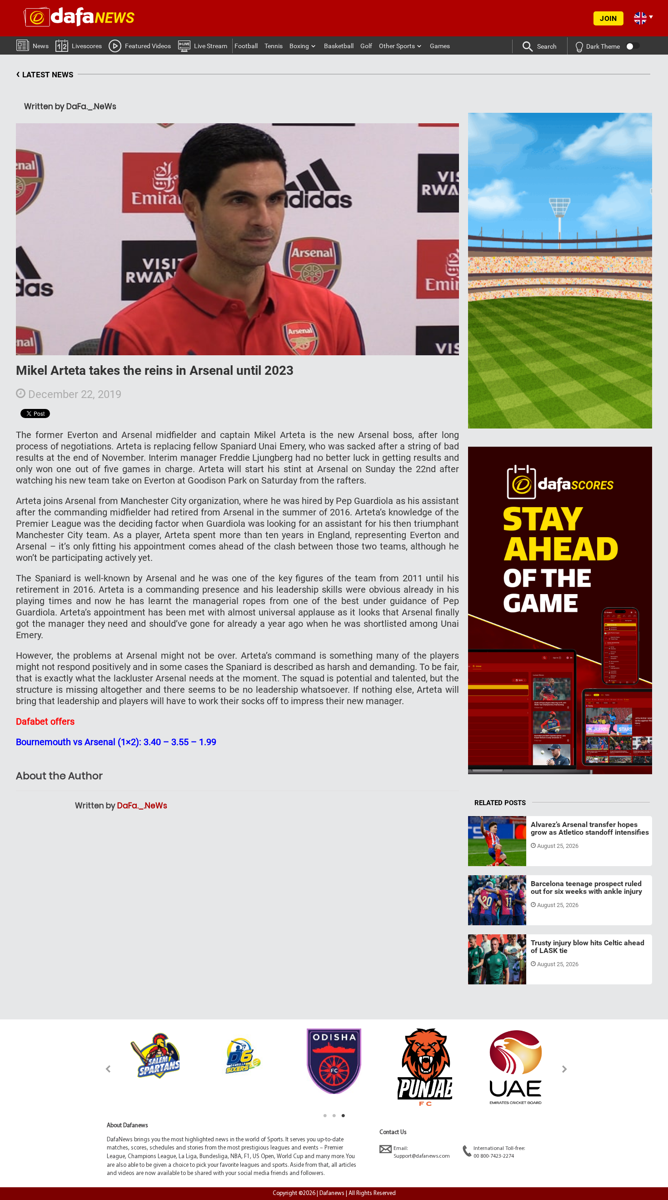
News (41, 46)
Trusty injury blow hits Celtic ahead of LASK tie (587, 946)
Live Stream (210, 46)
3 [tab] (343, 1115)
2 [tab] (334, 1115)
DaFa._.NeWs (142, 805)
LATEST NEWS (44, 73)
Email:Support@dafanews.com (422, 1152)
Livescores (87, 46)
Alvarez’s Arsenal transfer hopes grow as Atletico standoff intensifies (590, 828)
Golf (366, 46)
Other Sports (397, 46)
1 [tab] (324, 1115)
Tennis (273, 46)
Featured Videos (148, 46)
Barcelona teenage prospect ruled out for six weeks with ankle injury (586, 887)
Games (440, 46)
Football (246, 46)
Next (565, 1068)
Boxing (299, 46)
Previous (102, 1068)
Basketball (339, 46)
